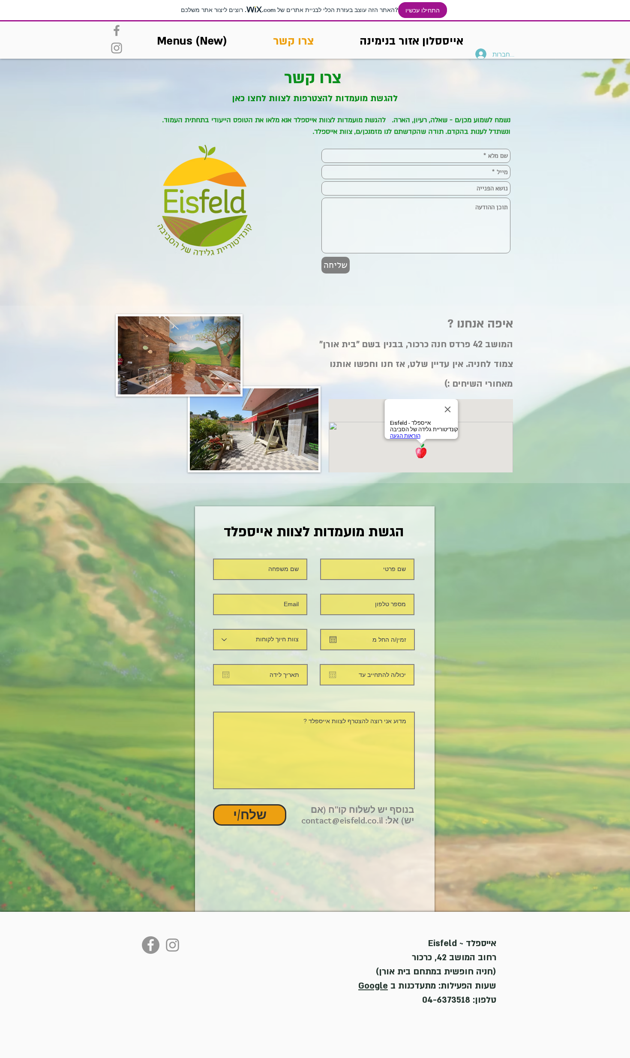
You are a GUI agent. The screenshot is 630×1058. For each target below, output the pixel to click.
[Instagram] (116, 48)
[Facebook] (116, 30)
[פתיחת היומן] (333, 639)
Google (373, 986)
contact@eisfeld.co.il (342, 820)
